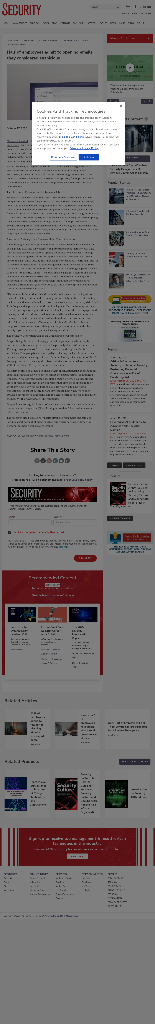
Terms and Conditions (70, 137)
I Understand (88, 157)
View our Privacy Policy (84, 148)
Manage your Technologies (63, 157)
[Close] (120, 106)
